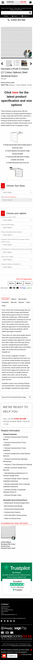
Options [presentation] (13, 299)
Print (12, 283)
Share (20, 283)
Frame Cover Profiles (7, 256)
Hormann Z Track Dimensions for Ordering (18, 464)
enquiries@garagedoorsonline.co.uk (9, 614)
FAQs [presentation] (4, 306)
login (6, 16)
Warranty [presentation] (14, 302)
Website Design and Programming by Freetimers (21, 645)
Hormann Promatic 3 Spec (13, 495)
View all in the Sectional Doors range (16, 397)
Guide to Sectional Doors (12, 518)
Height (8, 197)
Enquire (28, 283)
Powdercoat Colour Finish (8, 217)
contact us (26, 16)
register (15, 16)
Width (2, 189)
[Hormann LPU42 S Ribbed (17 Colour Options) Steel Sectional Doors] (16, 43)
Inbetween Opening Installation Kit (11, 264)
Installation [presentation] (5, 302)
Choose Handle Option (7, 224)
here (15, 92)
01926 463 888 (18, 20)
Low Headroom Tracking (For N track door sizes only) (16, 249)
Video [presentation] (28, 302)
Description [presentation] (5, 299)
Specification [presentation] (22, 299)
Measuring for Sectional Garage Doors (16, 503)
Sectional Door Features (12, 512)
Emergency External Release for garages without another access (15, 240)
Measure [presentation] (21, 302)
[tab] (5, 299)
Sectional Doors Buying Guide (14, 509)
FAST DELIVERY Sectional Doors (15, 515)
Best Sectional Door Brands (13, 506)
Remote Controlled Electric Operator (11, 232)
